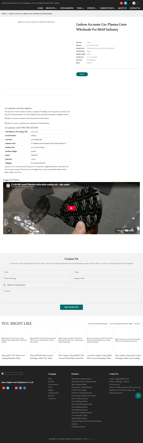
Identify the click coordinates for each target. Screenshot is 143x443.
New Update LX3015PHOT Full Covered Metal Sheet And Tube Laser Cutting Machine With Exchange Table (71, 357)
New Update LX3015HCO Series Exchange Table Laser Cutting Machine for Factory (128, 357)
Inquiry (82, 74)
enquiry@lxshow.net (122, 379)
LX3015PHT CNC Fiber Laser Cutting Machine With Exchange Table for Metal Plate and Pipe (14, 357)
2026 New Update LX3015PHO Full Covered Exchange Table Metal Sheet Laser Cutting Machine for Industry (99, 357)
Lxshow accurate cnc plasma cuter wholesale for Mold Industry (30, 14)
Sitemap (92, 439)
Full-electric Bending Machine (98, 323)
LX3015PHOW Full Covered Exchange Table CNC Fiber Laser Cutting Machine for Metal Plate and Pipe (41, 357)
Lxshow (4, 14)
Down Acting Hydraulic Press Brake (121, 323)
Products (137, 323)
